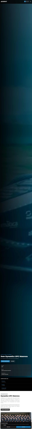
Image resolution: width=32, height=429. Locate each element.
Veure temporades (5, 361)
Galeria (12, 361)
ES (26, 1)
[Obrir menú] (30, 1)
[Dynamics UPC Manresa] (4, 1)
